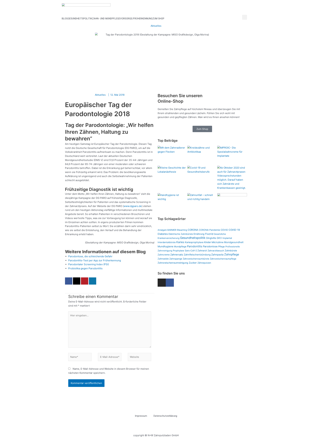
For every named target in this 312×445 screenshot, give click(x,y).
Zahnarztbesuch (216, 250)
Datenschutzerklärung (165, 415)
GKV (219, 238)
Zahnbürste (231, 250)
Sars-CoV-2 (191, 250)
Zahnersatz (176, 254)
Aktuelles (156, 25)
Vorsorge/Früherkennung (136, 18)
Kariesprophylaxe (194, 242)
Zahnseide (163, 258)
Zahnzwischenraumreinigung (173, 262)
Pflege (221, 246)
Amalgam (162, 230)
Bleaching (182, 230)
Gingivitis (211, 238)
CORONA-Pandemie (209, 230)
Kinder (207, 242)
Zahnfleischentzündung (197, 254)
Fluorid (209, 233)
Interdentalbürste (167, 242)
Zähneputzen (204, 262)
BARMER (171, 230)
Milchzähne (217, 242)
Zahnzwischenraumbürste (196, 258)
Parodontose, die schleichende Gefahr (90, 256)
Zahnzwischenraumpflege (223, 258)
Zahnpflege (231, 254)
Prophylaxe (178, 250)
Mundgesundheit (233, 242)
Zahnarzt (202, 250)
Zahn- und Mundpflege (106, 18)
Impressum (141, 415)
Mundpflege (180, 246)
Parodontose (210, 246)
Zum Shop (158, 18)
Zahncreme (164, 254)
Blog (65, 18)
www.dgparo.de (133, 206)
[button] (244, 17)
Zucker (193, 262)
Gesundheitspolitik (80, 18)
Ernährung (199, 234)
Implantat (227, 238)
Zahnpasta (217, 254)
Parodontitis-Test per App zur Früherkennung (94, 260)
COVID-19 (234, 229)
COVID (224, 229)
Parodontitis (194, 246)
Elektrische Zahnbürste (181, 234)
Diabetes (163, 234)
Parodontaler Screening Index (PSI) (88, 264)
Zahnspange (175, 258)
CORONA (193, 229)
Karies (180, 242)
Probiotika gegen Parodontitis (85, 268)
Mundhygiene (165, 246)
